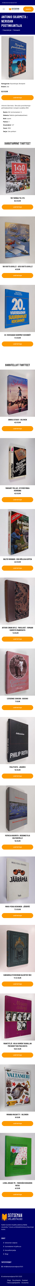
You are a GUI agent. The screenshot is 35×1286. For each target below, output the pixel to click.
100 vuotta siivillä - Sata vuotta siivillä (17, 266)
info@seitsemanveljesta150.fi (9, 2)
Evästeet (25, 1280)
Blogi (6, 1254)
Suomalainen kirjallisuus (13, 1246)
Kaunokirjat (7, 30)
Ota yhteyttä (16, 1280)
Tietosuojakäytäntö (13, 1283)
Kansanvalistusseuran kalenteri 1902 (18, 975)
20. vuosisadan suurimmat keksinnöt (17, 335)
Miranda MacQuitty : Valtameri (17, 1114)
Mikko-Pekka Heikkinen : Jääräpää (17, 906)
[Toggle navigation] (3, 9)
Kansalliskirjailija (10, 1250)
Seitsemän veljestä (11, 1243)
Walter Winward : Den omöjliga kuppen (17, 559)
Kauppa (28, 9)
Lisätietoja (17, 97)
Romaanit (16, 30)
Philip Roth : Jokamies (18, 767)
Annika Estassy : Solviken (17, 419)
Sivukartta (24, 1283)
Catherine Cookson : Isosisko (17, 698)
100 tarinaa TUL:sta (17, 198)
